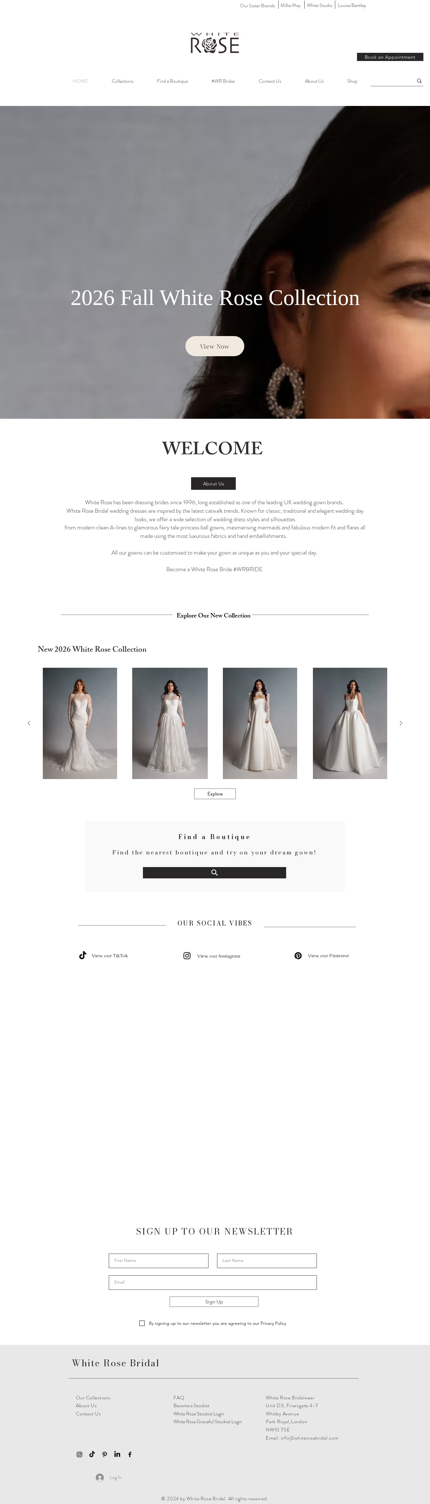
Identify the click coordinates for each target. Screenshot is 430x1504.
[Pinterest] (298, 955)
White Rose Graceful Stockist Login (207, 1276)
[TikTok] (92, 1309)
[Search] (214, 872)
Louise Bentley (352, 5)
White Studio (319, 5)
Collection (314, 297)
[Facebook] (129, 1309)
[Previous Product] (29, 723)
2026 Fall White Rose (170, 297)
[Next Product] (401, 723)
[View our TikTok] (83, 955)
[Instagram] (187, 955)
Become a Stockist (191, 1260)
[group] (215, 723)
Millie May (291, 5)
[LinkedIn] (117, 1309)
